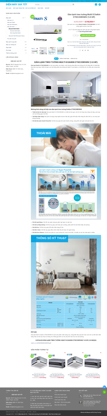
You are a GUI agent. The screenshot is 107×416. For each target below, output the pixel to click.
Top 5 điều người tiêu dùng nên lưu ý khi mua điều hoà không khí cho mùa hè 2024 (92, 403)
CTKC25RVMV (72, 45)
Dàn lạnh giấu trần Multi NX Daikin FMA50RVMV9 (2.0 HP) (92, 375)
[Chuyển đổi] (25, 18)
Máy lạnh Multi (10, 26)
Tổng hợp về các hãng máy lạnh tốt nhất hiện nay (92, 395)
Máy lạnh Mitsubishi (12, 24)
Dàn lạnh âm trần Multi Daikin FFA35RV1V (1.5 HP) (75, 375)
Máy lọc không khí (30, 8)
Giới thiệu (94, 1)
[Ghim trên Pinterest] (88, 50)
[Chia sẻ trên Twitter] (83, 50)
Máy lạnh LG (10, 20)
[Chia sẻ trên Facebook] (80, 50)
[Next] (101, 367)
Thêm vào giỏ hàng (87, 35)
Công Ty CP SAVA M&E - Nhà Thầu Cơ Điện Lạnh (48, 414)
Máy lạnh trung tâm (18, 8)
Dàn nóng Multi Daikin (15, 33)
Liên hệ (99, 1)
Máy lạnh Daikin (11, 22)
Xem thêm (41, 407)
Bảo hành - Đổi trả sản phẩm (62, 402)
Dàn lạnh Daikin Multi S (81, 45)
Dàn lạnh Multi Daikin (15, 30)
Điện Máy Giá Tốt (16, 4)
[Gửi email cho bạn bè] (85, 50)
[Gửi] (73, 4)
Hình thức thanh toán (60, 394)
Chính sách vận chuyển (61, 397)
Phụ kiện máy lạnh (11, 38)
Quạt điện (40, 8)
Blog (82, 1)
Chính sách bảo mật (60, 399)
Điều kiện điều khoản (60, 405)
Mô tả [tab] (56, 58)
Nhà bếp (47, 8)
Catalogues (87, 1)
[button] (100, 4)
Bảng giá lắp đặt (74, 1)
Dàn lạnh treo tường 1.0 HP (93, 45)
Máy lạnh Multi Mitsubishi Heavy (17, 35)
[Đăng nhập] (96, 4)
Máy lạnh (8, 8)
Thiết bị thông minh (11, 53)
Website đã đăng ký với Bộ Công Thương (91, 412)
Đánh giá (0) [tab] (74, 58)
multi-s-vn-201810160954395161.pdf (41, 343)
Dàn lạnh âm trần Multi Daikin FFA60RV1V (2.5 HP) (39, 375)
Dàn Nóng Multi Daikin (85, 31)
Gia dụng (8, 50)
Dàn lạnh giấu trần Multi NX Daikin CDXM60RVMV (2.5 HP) (56, 375)
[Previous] (31, 367)
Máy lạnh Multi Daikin (14, 28)
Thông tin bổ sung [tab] (64, 58)
